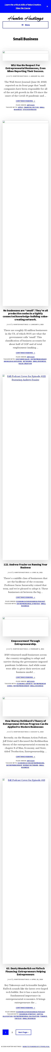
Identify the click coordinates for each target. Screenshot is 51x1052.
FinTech (18, 1018)
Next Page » (23, 1033)
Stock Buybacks (30, 109)
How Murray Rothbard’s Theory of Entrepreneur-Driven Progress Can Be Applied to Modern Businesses (25, 723)
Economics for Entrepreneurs (31, 763)
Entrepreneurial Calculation (26, 1016)
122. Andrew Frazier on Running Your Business (25, 566)
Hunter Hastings (25, 18)
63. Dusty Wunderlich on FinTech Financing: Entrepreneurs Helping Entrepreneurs (25, 971)
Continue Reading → (25, 101)
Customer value (22, 359)
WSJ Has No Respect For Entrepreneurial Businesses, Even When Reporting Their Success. (25, 68)
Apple (20, 107)
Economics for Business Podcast (30, 601)
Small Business (39, 361)
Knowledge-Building (13, 361)
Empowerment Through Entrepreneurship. (25, 642)
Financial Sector (31, 107)
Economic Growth (24, 683)
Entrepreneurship (38, 359)
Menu (27, 25)
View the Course (23, 8)
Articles (31, 105)
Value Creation (25, 363)
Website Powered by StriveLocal (36, 1046)
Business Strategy (27, 1014)
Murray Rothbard (30, 765)
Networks (27, 361)
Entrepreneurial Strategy (28, 603)
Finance (43, 1016)
